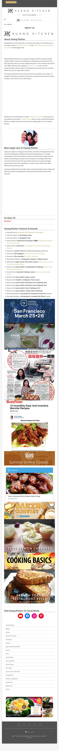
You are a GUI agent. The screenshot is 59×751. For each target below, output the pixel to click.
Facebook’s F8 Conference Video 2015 (30, 232)
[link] (8, 699)
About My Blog (10, 625)
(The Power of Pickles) (31, 256)
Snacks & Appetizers (12, 679)
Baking (8, 629)
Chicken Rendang (26, 119)
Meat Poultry (9, 657)
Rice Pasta (9, 668)
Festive (8, 650)
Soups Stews (9, 682)
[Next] (20, 2)
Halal (7, 654)
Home (5, 24)
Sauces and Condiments (13, 671)
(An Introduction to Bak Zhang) (35, 253)
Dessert (8, 643)
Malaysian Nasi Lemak (23, 45)
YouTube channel (32, 66)
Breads (8, 632)
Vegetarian (9, 686)
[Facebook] (25, 5)
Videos (8, 689)
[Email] (33, 5)
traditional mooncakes (36, 117)
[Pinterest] (29, 5)
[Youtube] (31, 5)
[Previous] (18, 2)
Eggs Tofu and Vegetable (13, 646)
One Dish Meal (10, 661)
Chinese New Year (11, 636)
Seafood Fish (9, 675)
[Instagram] (27, 5)
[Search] (54, 19)
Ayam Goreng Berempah (41, 45)
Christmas (9, 639)
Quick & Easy (10, 664)
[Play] (47, 711)
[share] (39, 698)
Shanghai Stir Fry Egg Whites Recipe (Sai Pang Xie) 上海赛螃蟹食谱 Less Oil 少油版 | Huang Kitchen (23, 699)
